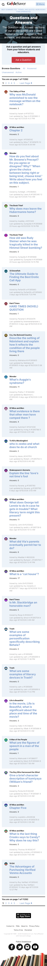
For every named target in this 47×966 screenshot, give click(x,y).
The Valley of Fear (17, 91)
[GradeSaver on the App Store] (23, 915)
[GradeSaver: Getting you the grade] (16, 4)
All (24, 68)
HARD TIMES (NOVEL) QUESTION (23, 308)
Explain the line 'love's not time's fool (23, 474)
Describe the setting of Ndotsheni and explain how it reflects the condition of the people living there (24, 344)
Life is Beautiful (16, 700)
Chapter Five (17, 807)
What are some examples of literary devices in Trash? (22, 674)
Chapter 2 (16, 130)
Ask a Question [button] (23, 60)
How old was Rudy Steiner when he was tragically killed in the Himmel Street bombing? (25, 242)
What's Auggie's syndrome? (20, 381)
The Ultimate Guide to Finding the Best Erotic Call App (24, 277)
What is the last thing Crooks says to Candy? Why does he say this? (24, 837)
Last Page (25, 83)
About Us (24, 926)
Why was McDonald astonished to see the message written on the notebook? (24, 99)
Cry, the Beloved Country (20, 335)
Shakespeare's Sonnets (19, 470)
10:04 (12, 863)
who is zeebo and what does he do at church (24, 445)
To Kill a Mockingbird (18, 441)
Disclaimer (28, 930)
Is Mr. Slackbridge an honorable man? (23, 604)
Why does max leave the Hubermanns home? (25, 210)
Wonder (12, 153)
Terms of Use (18, 930)
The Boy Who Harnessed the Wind (24, 772)
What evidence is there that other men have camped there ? (24, 414)
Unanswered (8, 72)
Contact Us (10, 926)
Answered (31, 68)
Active (19, 72)
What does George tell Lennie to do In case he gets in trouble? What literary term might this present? (24, 509)
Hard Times (14, 303)
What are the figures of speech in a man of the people (24, 746)
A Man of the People (18, 739)
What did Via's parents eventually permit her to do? (25, 545)
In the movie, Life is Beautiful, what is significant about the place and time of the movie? (23, 710)
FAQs (18, 926)
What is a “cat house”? (24, 574)
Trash (11, 629)
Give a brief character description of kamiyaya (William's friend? (25, 779)
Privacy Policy (34, 926)
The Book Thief (16, 205)
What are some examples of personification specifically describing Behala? (24, 638)
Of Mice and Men (16, 127)
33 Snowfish (14, 271)
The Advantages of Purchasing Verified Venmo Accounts (22, 870)
